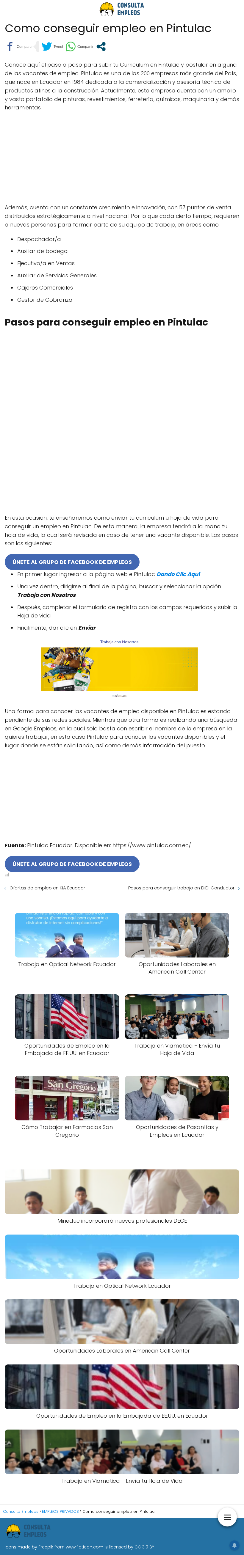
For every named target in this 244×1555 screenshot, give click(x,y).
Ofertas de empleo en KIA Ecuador (47, 888)
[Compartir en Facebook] (19, 46)
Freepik (45, 1547)
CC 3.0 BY (144, 1547)
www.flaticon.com (84, 1547)
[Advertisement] (122, 159)
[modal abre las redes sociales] (101, 46)
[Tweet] (52, 46)
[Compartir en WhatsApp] (79, 46)
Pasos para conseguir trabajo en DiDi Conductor (181, 888)
